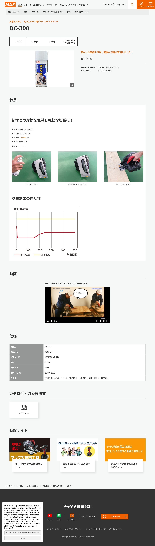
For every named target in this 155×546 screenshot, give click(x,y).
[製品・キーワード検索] (132, 4)
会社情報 (37, 4)
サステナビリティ (51, 4)
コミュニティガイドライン (95, 529)
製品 (20, 4)
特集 (68, 12)
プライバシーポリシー (73, 529)
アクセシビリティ (115, 529)
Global (107, 4)
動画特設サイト (80, 12)
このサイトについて (54, 529)
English (120, 4)
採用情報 (82, 4)
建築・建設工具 (13, 12)
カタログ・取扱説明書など (52, 12)
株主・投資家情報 (68, 4)
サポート (27, 4)
